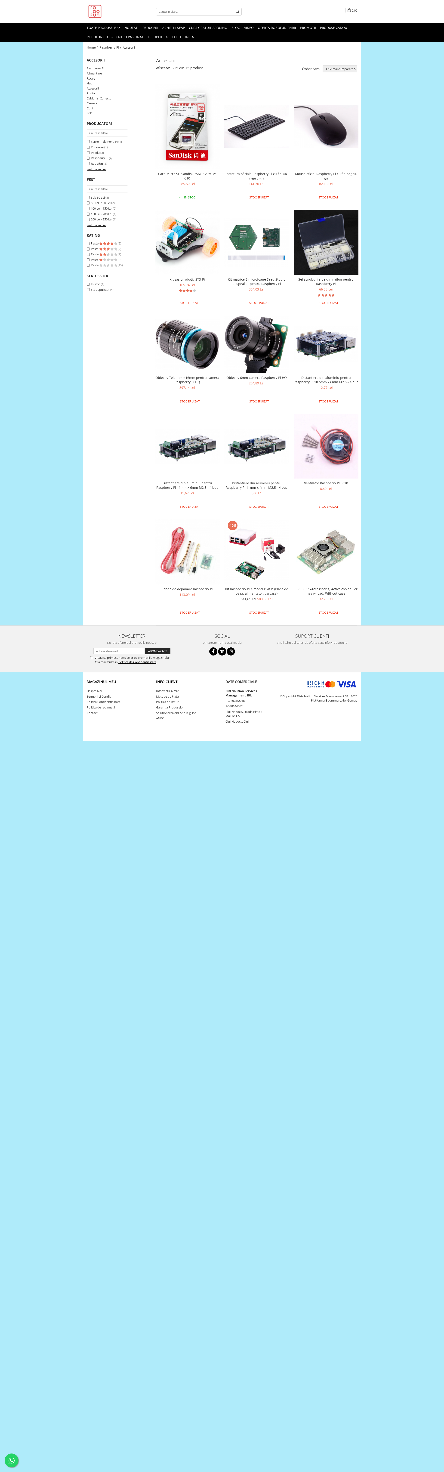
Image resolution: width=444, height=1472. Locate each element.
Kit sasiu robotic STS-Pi (187, 279)
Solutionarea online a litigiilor (176, 713)
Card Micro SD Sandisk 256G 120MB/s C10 (187, 176)
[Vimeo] (222, 651)
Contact (92, 713)
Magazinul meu (101, 681)
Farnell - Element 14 (104, 141)
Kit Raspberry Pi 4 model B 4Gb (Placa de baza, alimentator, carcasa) (256, 591)
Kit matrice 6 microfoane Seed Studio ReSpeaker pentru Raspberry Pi (256, 281)
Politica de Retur (167, 702)
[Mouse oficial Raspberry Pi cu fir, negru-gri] (326, 126)
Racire (91, 78)
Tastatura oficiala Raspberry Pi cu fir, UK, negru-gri (256, 176)
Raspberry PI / (110, 47)
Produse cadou (333, 27)
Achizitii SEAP (173, 27)
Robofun (97, 163)
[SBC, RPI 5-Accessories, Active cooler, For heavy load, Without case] (326, 552)
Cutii (90, 108)
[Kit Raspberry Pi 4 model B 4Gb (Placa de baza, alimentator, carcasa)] (256, 552)
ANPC (160, 718)
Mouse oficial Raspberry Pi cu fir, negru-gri (326, 176)
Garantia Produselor (170, 707)
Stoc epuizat (99, 290)
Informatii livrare (167, 691)
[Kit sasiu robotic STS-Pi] (187, 242)
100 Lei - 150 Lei (101, 208)
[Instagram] (231, 651)
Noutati (131, 27)
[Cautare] (237, 11)
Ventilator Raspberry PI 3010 (326, 483)
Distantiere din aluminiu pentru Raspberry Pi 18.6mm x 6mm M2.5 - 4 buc (326, 379)
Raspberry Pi (99, 158)
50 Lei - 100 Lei (101, 203)
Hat (89, 83)
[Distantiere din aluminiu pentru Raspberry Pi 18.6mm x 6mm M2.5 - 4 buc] (326, 344)
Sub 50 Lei (98, 197)
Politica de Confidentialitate (137, 662)
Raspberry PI (95, 68)
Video (249, 27)
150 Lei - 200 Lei (101, 214)
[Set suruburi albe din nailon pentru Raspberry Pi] (326, 242)
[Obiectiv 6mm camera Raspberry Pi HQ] (256, 344)
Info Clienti (167, 681)
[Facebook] (213, 651)
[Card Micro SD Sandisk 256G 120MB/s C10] (187, 126)
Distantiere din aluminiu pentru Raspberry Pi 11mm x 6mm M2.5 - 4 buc (187, 485)
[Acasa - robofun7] (110, 11)
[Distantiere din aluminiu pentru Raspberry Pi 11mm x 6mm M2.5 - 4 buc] (187, 446)
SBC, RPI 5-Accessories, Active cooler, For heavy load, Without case (326, 591)
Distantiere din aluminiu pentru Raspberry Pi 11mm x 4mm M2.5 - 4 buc (256, 485)
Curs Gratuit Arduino (208, 27)
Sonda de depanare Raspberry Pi (187, 589)
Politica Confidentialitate (103, 702)
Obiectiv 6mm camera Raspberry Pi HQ (256, 377)
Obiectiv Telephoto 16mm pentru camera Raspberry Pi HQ (187, 379)
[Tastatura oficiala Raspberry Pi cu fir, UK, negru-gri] (256, 126)
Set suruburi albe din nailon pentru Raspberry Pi (326, 281)
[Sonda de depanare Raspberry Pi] (187, 551)
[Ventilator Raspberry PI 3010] (326, 446)
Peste (95, 243)
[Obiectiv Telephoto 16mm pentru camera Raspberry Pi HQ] (187, 344)
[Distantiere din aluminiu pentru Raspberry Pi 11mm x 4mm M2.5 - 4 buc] (256, 446)
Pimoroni (97, 147)
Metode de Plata (167, 696)
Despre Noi (94, 691)
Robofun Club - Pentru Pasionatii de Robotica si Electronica (140, 37)
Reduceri (150, 27)
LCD (89, 113)
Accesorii (93, 88)
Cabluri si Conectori (100, 98)
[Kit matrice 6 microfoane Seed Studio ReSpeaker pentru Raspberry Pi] (256, 242)
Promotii (308, 27)
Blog (235, 27)
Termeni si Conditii (99, 696)
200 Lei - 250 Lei (101, 219)
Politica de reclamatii (101, 707)
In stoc (95, 284)
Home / (93, 47)
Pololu (95, 153)
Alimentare (94, 73)
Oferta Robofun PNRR (277, 27)
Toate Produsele (102, 27)
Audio (91, 93)
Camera (92, 103)
